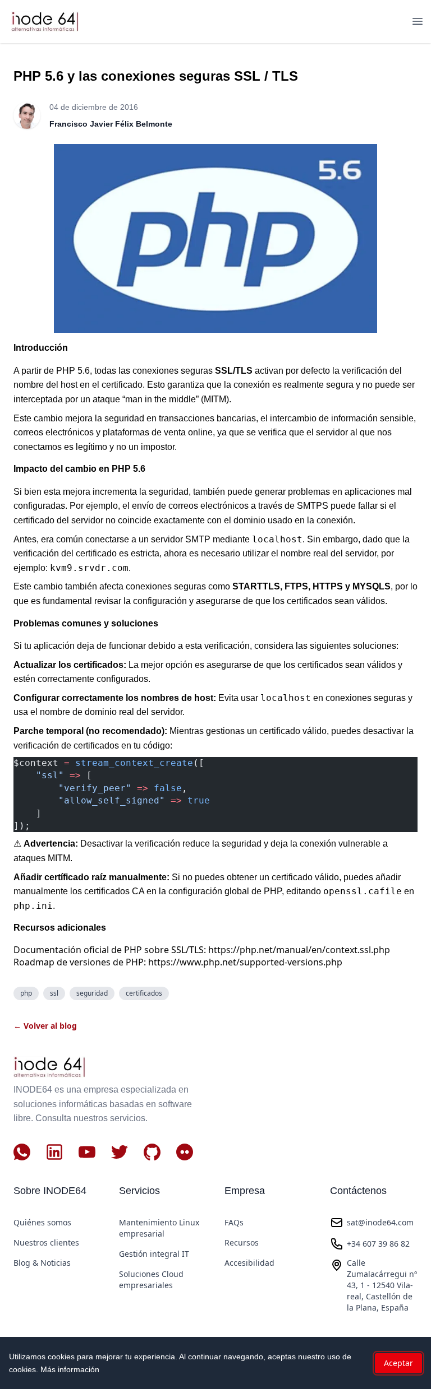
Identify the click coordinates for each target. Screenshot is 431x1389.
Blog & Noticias (42, 1262)
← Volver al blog (45, 1025)
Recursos (241, 1242)
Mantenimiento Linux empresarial (159, 1228)
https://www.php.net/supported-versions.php (245, 962)
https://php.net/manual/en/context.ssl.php (299, 950)
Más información (69, 1369)
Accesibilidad (249, 1262)
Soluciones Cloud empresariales (151, 1279)
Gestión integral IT (154, 1253)
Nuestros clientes (46, 1242)
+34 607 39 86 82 (378, 1243)
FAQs (234, 1222)
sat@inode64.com (380, 1222)
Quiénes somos (42, 1222)
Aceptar (398, 1363)
